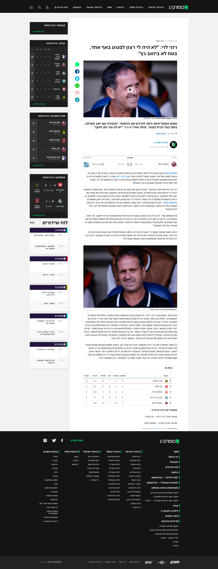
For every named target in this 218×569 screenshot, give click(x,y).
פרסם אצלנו (134, 562)
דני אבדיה (94, 480)
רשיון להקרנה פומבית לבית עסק (164, 530)
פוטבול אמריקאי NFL (48, 503)
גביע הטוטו (160, 41)
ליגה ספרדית (114, 472)
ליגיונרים (137, 468)
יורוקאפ (75, 464)
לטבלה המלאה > (38, 104)
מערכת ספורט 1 (161, 142)
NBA (76, 457)
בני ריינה (164, 428)
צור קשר (122, 562)
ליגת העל (136, 457)
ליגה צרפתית (114, 480)
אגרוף (55, 476)
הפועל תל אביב (133, 492)
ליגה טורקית (114, 488)
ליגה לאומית (135, 460)
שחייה (55, 468)
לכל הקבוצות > (38, 31)
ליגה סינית (115, 492)
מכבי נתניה (136, 503)
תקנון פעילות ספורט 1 (168, 526)
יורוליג (75, 460)
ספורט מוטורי (52, 496)
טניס (175, 505)
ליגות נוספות (114, 499)
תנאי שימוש (171, 516)
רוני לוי (151, 428)
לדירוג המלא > (38, 166)
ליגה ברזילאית (113, 496)
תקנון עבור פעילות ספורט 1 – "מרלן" (161, 500)
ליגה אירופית (114, 460)
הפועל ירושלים (92, 476)
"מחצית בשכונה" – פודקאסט (162, 482)
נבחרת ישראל (135, 476)
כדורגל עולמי (136, 7)
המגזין (175, 546)
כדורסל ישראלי (94, 7)
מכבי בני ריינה (123, 176)
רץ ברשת (173, 457)
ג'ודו (56, 472)
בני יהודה (136, 507)
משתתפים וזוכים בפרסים (165, 487)
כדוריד (55, 460)
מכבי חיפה (136, 480)
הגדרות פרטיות (95, 562)
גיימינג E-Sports (169, 511)
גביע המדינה (135, 472)
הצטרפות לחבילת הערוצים (166, 534)
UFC (56, 484)
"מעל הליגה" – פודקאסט (164, 477)
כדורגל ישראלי (156, 7)
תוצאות (77, 7)
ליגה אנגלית (114, 464)
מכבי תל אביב (134, 488)
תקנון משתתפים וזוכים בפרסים (164, 493)
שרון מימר (145, 428)
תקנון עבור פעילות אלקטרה (165, 497)
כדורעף (54, 464)
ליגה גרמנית (114, 468)
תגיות (175, 542)
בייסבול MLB (52, 507)
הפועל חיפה (161, 134)
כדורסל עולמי (71, 451)
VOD (109, 7)
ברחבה (120, 7)
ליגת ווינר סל (93, 457)
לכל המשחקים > (38, 215)
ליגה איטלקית (114, 476)
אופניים (54, 492)
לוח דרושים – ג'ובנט (169, 538)
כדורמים (54, 499)
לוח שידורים (61, 7)
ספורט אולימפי (51, 480)
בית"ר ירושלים (134, 484)
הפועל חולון (94, 472)
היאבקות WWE (51, 488)
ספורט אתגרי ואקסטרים (52, 512)
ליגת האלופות (113, 457)
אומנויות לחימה (51, 517)
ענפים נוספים (50, 451)
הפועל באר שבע (133, 499)
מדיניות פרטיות (169, 521)
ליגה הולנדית (114, 484)
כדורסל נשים (93, 464)
